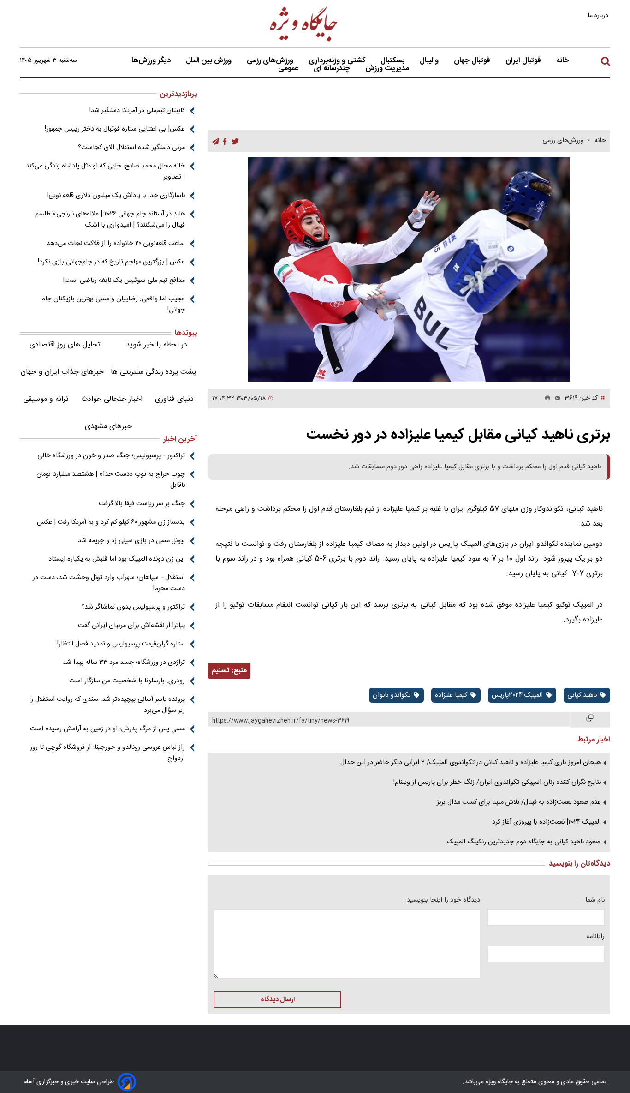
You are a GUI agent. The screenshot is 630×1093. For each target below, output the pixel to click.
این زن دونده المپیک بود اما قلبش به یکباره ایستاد (116, 559)
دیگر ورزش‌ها (151, 61)
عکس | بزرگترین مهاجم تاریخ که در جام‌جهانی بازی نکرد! (111, 262)
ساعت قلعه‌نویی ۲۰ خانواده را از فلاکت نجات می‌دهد (116, 243)
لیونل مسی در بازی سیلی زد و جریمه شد (131, 540)
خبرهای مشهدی (108, 426)
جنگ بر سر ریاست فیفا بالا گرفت (142, 503)
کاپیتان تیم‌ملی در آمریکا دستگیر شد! (137, 110)
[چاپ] (546, 398)
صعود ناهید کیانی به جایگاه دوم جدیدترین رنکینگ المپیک (524, 842)
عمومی (289, 69)
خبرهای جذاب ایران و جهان (62, 372)
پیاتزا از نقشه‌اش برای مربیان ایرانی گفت (131, 625)
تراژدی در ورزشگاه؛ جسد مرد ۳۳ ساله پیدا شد (124, 662)
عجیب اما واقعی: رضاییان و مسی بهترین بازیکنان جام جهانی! (113, 304)
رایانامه (595, 936)
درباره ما (599, 15)
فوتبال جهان (473, 61)
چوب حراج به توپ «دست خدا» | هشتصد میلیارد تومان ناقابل (110, 480)
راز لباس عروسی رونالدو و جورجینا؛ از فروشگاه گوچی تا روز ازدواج (107, 753)
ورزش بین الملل (209, 61)
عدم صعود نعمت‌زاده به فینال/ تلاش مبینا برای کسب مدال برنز (519, 802)
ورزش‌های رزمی (271, 61)
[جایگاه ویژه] (304, 41)
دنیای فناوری (174, 399)
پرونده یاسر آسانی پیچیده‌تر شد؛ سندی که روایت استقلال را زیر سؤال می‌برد (107, 705)
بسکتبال (393, 61)
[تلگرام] (215, 141)
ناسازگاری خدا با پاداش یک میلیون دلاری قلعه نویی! (116, 195)
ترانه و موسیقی (46, 399)
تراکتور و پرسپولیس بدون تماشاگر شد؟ (133, 607)
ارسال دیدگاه (278, 999)
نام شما (595, 900)
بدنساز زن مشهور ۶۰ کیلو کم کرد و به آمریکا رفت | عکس (111, 522)
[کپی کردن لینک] (590, 720)
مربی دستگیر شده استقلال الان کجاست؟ (131, 147)
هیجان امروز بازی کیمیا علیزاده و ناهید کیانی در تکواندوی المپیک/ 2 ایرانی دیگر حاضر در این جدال (470, 762)
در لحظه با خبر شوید (156, 345)
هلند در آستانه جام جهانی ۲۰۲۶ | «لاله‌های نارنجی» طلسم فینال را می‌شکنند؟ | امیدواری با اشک (110, 220)
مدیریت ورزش (388, 69)
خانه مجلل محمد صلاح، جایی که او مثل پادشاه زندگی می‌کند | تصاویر (105, 172)
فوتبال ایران (524, 61)
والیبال (430, 61)
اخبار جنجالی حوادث (112, 399)
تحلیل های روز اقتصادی (65, 345)
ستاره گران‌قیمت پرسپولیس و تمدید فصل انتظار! (121, 644)
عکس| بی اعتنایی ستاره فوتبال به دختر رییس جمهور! (115, 129)
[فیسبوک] (225, 141)
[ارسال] (556, 398)
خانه (562, 61)
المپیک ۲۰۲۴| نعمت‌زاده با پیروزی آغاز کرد (546, 822)
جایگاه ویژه (498, 1082)
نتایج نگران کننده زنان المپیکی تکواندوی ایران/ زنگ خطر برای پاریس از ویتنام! (497, 782)
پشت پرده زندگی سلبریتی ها (153, 372)
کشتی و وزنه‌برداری (338, 61)
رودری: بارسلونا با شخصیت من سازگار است (127, 681)
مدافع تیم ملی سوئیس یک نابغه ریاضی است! (124, 280)
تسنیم (221, 670)
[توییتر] (235, 141)
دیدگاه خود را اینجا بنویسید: (442, 900)
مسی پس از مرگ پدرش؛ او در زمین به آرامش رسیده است (107, 729)
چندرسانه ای (333, 69)
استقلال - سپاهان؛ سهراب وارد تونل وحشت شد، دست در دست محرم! (109, 583)
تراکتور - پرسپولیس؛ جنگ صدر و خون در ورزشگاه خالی (111, 455)
